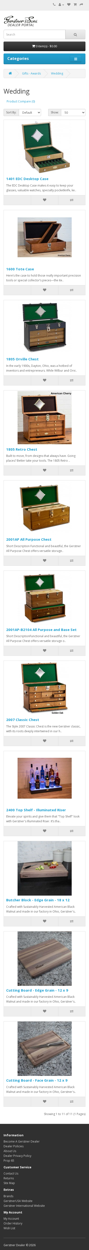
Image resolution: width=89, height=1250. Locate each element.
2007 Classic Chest (22, 719)
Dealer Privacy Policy (17, 1156)
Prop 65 (9, 1161)
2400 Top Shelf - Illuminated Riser (36, 809)
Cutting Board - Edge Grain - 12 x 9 (37, 990)
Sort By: (11, 112)
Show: (55, 112)
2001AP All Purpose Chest (29, 539)
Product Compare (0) (21, 101)
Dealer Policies (13, 1146)
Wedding (57, 73)
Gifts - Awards (31, 73)
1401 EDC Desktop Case (27, 178)
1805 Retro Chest (21, 449)
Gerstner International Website (24, 1206)
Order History (13, 1223)
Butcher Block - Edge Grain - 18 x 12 (38, 899)
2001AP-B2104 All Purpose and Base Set (41, 629)
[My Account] (61, 5)
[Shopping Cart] (75, 5)
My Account (11, 1219)
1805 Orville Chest (22, 359)
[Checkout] (81, 5)
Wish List (9, 1228)
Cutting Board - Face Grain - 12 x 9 (36, 1080)
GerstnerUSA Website (18, 1201)
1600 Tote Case (20, 269)
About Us (10, 1151)
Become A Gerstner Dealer (22, 1141)
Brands (8, 1196)
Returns (9, 1178)
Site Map (9, 1183)
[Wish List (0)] (68, 5)
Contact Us (11, 1173)
